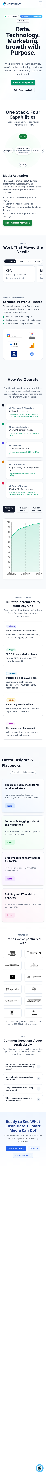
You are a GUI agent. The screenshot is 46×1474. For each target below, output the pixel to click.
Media (23, 136)
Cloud (23, 164)
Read (9, 806)
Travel (21, 261)
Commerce (10, 261)
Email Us (34, 1148)
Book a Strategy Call (23, 82)
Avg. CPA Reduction (36, 509)
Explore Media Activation (17, 222)
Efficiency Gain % (23, 509)
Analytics (8, 150)
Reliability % (9, 509)
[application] (23, 549)
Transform (38, 150)
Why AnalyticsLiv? (23, 90)
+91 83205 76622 (23, 1155)
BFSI (29, 261)
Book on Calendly (16, 1148)
